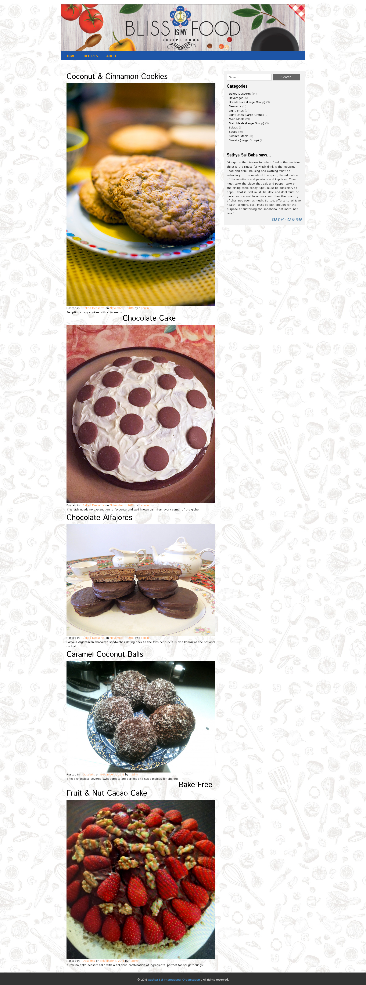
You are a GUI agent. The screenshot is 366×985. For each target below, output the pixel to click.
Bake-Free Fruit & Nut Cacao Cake (139, 789)
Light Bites (236, 111)
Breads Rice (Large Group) (247, 102)
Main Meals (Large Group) (246, 123)
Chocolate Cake (149, 318)
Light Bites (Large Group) (246, 115)
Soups (233, 132)
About (112, 56)
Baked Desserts (93, 308)
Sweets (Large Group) (244, 140)
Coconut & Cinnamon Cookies (117, 76)
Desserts (89, 775)
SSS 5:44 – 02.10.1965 (287, 220)
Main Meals (236, 119)
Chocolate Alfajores (99, 517)
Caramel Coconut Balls (105, 654)
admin (145, 308)
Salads (233, 128)
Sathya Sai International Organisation (174, 980)
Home (70, 56)
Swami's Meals (238, 136)
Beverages (236, 98)
